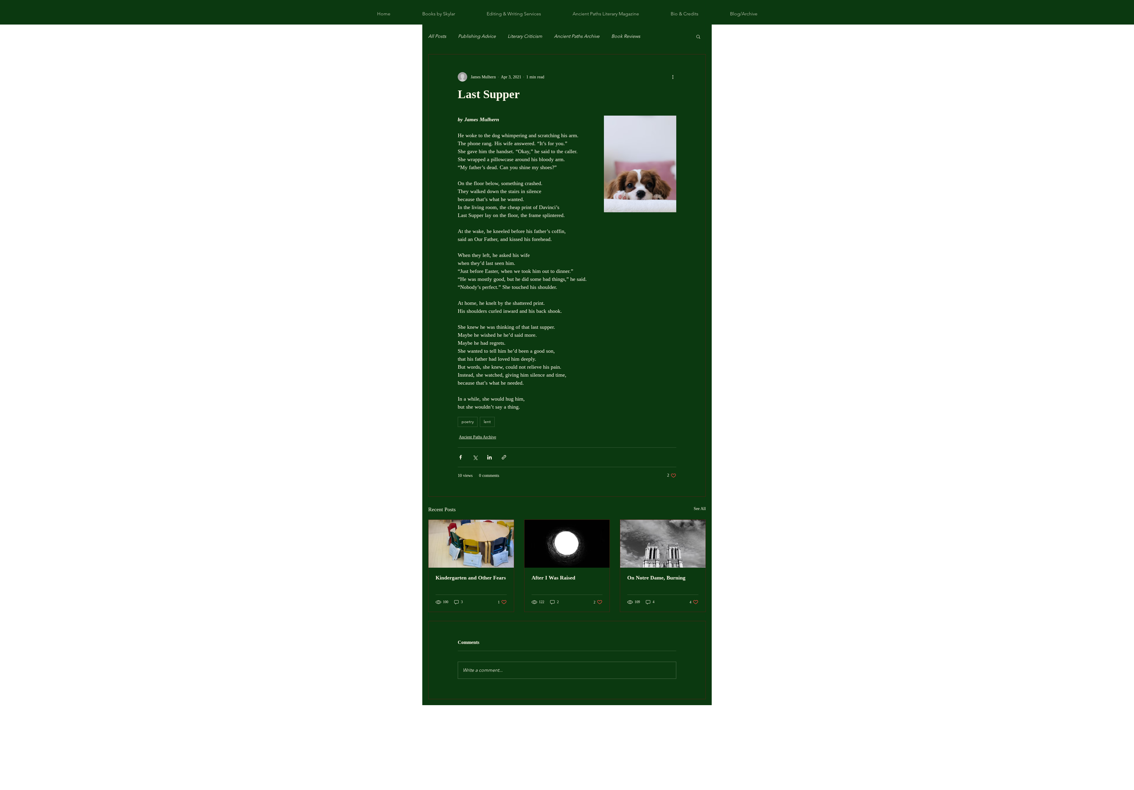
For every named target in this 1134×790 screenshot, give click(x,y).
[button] (698, 36)
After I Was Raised (553, 578)
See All (700, 508)
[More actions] (672, 76)
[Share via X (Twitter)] (475, 457)
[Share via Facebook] (460, 457)
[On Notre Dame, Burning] (663, 544)
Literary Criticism (525, 36)
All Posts (437, 36)
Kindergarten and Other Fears (471, 578)
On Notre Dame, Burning (656, 578)
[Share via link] (504, 457)
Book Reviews (625, 36)
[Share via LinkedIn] (489, 457)
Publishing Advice (477, 36)
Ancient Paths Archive (576, 36)
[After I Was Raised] (567, 544)
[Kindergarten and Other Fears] (471, 544)
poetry (468, 421)
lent (487, 421)
